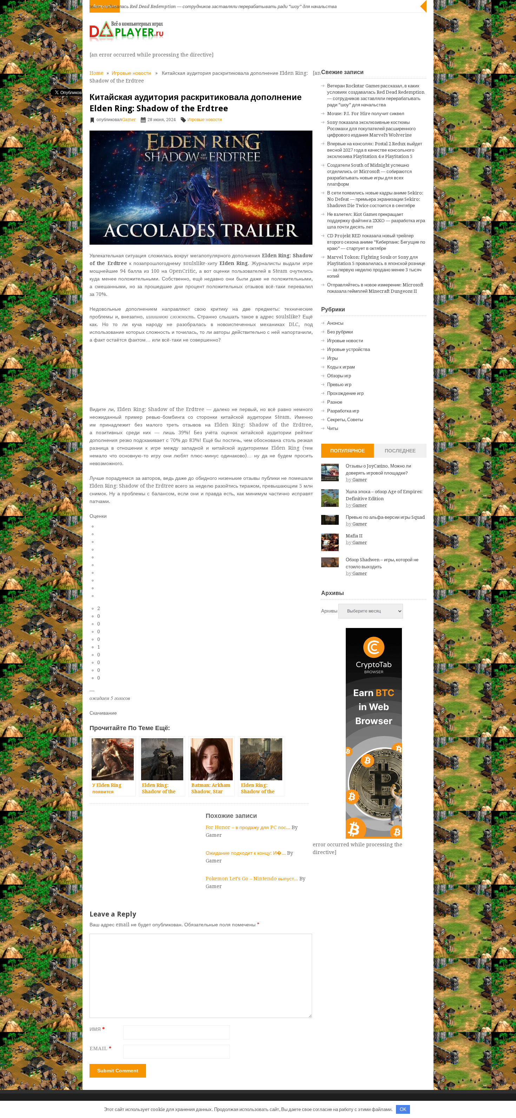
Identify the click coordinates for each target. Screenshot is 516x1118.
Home (97, 73)
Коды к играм (341, 367)
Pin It (57, 110)
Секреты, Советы (345, 419)
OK (403, 1109)
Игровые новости (131, 73)
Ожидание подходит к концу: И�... (246, 853)
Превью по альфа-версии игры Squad (385, 517)
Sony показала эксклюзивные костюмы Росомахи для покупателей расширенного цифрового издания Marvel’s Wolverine (371, 129)
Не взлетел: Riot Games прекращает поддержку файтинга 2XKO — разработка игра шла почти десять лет (376, 221)
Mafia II (354, 535)
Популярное (347, 451)
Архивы (329, 611)
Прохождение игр (345, 393)
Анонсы (335, 323)
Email (100, 1048)
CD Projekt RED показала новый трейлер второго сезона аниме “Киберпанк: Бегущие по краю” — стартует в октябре (376, 242)
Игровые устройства (348, 349)
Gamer (129, 119)
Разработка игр (343, 411)
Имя (97, 1029)
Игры (332, 358)
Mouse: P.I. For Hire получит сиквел (365, 113)
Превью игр (339, 384)
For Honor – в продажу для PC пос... (249, 827)
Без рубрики (340, 332)
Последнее (400, 451)
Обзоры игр (339, 375)
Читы (332, 428)
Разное (334, 402)
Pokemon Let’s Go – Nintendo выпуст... (252, 878)
